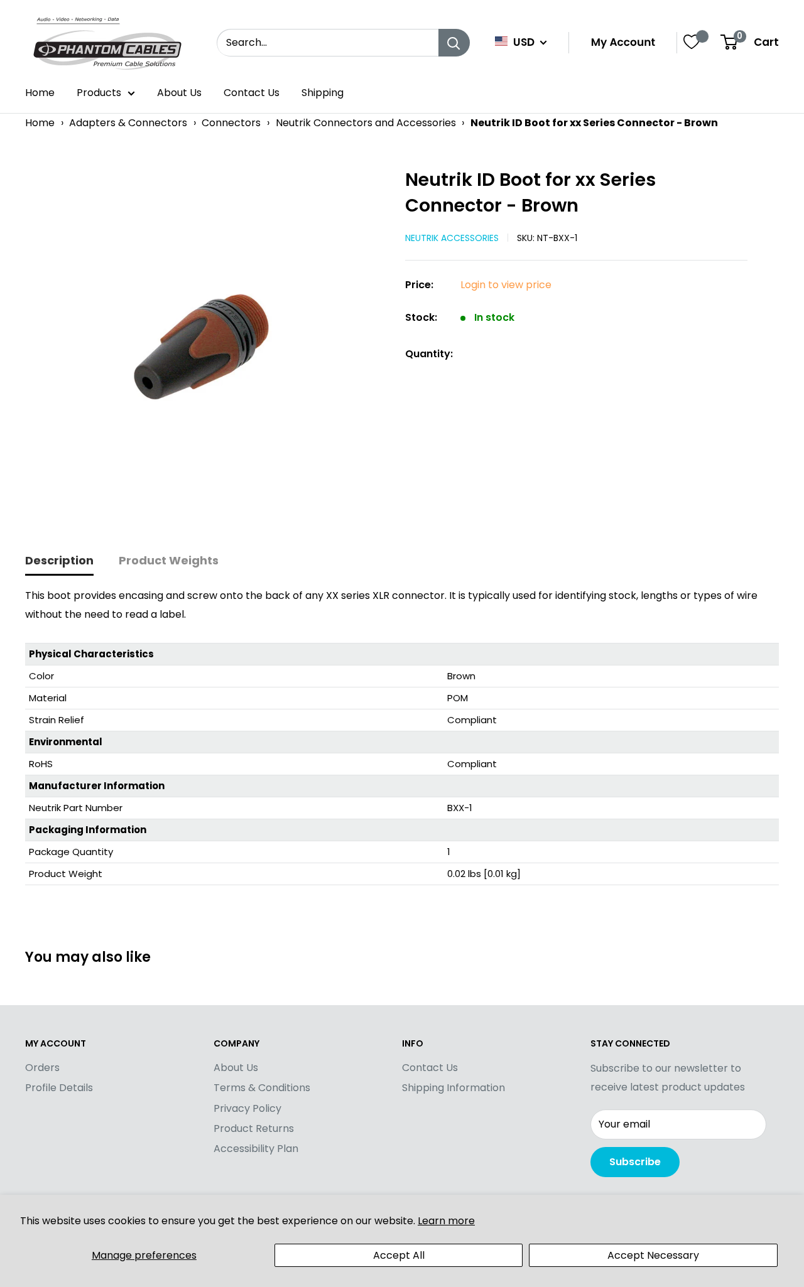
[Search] (454, 43)
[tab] (59, 561)
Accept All (399, 1255)
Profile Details (59, 1087)
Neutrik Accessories (452, 238)
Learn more (446, 1221)
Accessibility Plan (256, 1148)
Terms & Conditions (262, 1087)
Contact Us (252, 92)
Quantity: (429, 354)
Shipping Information (453, 1087)
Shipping (323, 92)
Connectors (231, 123)
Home (40, 92)
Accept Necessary (653, 1255)
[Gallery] (209, 345)
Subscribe (635, 1162)
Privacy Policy (247, 1108)
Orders (42, 1067)
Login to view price (505, 284)
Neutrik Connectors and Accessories (366, 123)
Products (99, 92)
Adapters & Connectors (128, 123)
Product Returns (254, 1128)
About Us (179, 92)
